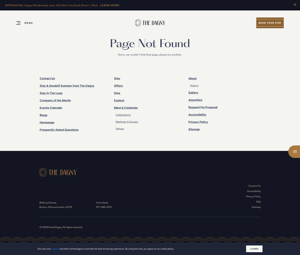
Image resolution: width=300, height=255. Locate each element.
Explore (119, 100)
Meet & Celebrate (126, 107)
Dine (117, 93)
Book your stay (270, 22)
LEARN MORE (110, 5)
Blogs (43, 115)
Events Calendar (51, 107)
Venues (120, 128)
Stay (117, 78)
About (192, 78)
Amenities (195, 100)
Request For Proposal (203, 107)
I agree (254, 249)
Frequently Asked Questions (59, 129)
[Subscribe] (294, 151)
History (194, 85)
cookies (55, 248)
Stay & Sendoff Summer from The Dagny (67, 85)
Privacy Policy (198, 122)
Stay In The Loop (51, 93)
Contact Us (47, 78)
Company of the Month (55, 100)
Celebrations (123, 114)
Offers (118, 85)
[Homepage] (150, 23)
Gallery (193, 92)
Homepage (47, 122)
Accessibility (197, 114)
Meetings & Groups (127, 121)
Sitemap (194, 129)
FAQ (258, 201)
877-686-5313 (104, 206)
